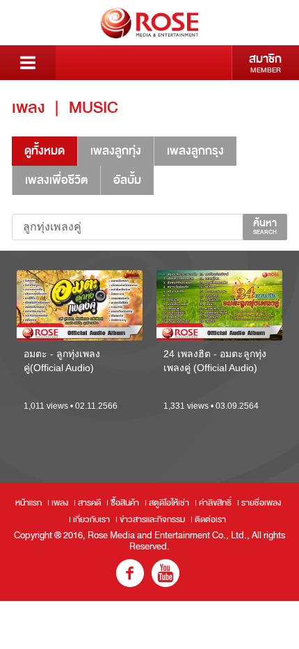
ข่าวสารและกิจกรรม (152, 519)
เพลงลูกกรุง (195, 150)
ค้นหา (265, 226)
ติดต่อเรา (210, 519)
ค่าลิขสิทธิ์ (215, 502)
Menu (28, 62)
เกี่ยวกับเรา (91, 519)
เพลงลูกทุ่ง (115, 150)
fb (130, 573)
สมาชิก (265, 62)
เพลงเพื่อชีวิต (56, 180)
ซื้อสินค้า (125, 502)
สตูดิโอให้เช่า (169, 502)
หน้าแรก (28, 502)
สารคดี (89, 502)
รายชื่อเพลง (261, 502)
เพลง (59, 502)
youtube (165, 573)
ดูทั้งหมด (44, 150)
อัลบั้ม (127, 180)
